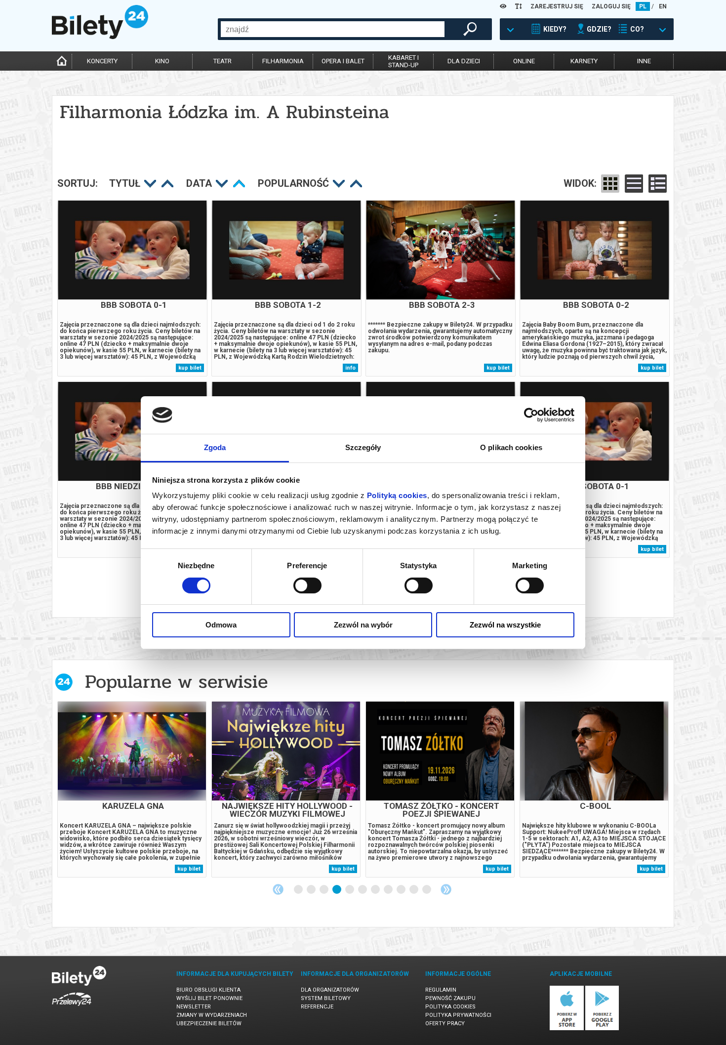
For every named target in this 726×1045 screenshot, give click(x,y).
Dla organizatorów (330, 990)
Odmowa (221, 625)
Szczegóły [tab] (363, 447)
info (350, 368)
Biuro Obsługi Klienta (208, 990)
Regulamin (440, 990)
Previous (278, 889)
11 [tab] (427, 890)
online (524, 61)
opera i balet (343, 61)
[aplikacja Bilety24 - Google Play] (602, 1028)
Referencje (317, 1006)
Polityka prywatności (458, 1015)
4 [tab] (337, 890)
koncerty (102, 61)
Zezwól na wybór (363, 625)
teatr (222, 61)
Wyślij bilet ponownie (209, 998)
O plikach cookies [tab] (511, 447)
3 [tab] (324, 890)
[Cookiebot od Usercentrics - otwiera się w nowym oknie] (531, 415)
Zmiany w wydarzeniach (211, 1015)
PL (642, 6)
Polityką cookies (397, 495)
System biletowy (326, 998)
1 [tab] (299, 890)
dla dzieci (463, 61)
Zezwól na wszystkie (505, 625)
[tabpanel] (131, 789)
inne (644, 61)
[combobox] (332, 29)
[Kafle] (610, 183)
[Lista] (634, 183)
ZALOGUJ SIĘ (611, 6)
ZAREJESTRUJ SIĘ (556, 6)
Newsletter (193, 1006)
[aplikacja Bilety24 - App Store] (567, 1028)
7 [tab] (376, 890)
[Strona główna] (100, 37)
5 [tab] (350, 890)
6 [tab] (363, 890)
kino (162, 61)
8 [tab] (389, 890)
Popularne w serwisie (176, 681)
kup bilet (190, 368)
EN (663, 6)
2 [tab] (312, 890)
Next (446, 889)
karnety (584, 61)
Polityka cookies (450, 1006)
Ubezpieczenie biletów (209, 1023)
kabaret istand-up (403, 61)
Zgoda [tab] (215, 447)
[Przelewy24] (71, 1007)
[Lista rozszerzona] (657, 183)
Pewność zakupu (450, 998)
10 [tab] (414, 890)
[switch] (307, 585)
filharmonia (283, 61)
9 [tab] (401, 890)
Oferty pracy (445, 1023)
